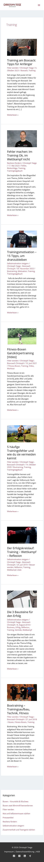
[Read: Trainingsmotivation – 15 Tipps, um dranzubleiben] (22, 239)
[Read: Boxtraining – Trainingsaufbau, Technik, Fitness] (22, 692)
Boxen (11, 722)
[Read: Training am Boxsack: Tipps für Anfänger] (22, 47)
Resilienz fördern (14, 163)
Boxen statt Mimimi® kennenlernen (18, 805)
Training (32, 70)
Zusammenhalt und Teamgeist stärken (19, 829)
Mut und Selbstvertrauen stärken (16, 813)
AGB (38, 851)
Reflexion (18, 567)
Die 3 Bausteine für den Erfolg (20, 614)
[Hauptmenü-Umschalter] (39, 5)
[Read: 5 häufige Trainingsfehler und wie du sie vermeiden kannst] (22, 433)
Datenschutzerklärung (25, 851)
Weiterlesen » (12, 115)
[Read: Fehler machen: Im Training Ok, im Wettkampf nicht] (22, 138)
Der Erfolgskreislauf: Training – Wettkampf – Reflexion (21, 552)
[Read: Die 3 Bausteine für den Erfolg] (22, 599)
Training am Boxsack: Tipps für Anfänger (21, 62)
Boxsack (24, 70)
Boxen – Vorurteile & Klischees (15, 801)
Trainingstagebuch (14, 171)
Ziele (19, 570)
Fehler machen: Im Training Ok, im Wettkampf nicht (19, 155)
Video (31, 366)
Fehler (23, 165)
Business (11, 627)
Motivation (22, 271)
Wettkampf (11, 570)
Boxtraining (12, 271)
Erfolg (18, 627)
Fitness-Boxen (14, 366)
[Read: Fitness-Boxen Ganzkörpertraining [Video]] (22, 336)
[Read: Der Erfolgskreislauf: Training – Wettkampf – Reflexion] (22, 535)
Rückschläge (12, 168)
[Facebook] (14, 856)
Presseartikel (8, 817)
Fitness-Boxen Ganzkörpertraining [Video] (20, 353)
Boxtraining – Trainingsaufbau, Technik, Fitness (18, 709)
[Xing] (30, 856)
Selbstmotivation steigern (17, 263)
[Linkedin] (25, 856)
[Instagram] (19, 856)
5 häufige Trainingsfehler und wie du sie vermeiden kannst (21, 452)
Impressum (9, 851)
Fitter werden (12, 68)
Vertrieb (18, 630)
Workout (10, 368)
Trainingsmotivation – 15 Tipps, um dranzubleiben (21, 256)
